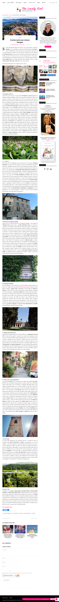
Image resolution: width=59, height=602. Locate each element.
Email (3, 562)
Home (3, 2)
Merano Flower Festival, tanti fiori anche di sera (8, 536)
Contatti (10, 597)
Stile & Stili (32, 2)
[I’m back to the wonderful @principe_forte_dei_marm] (55, 71)
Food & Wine (10, 2)
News (38, 2)
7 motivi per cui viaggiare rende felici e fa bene (32, 536)
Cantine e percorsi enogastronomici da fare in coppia (20, 536)
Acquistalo (48, 140)
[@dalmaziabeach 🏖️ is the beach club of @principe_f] (50, 71)
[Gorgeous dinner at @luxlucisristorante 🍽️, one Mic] (46, 71)
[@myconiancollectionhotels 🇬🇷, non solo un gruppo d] (50, 67)
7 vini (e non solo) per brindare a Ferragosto (50, 90)
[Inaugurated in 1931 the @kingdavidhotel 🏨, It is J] (46, 67)
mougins (33, 513)
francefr (20, 513)
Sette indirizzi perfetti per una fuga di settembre (50, 83)
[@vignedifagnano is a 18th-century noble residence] (41, 71)
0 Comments (22, 44)
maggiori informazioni (45, 599)
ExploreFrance (15, 513)
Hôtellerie (18, 2)
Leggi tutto (48, 44)
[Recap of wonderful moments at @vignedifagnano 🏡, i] (55, 67)
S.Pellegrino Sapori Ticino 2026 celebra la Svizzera (50, 96)
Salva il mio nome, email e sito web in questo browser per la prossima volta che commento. (17, 572)
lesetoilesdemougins (27, 513)
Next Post (34, 518)
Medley (44, 2)
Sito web (3, 566)
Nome (3, 557)
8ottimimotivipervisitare (7, 513)
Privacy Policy (5, 597)
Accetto (53, 599)
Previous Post (7, 518)
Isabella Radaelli (5, 15)
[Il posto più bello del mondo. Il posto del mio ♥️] (41, 67)
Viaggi (25, 2)
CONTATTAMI (48, 46)
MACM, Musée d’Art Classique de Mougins (20, 223)
